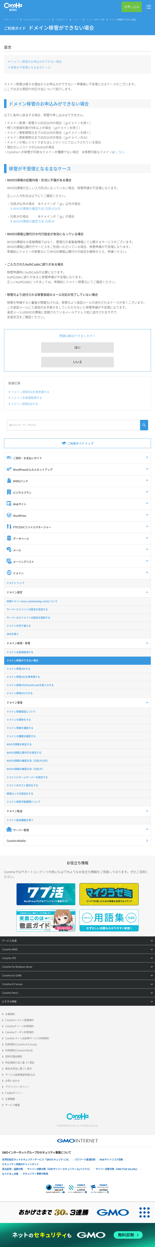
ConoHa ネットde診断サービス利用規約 (27, 1038)
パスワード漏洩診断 (84, 1159)
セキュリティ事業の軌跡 (35, 1173)
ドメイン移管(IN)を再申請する (30, 392)
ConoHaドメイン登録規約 (19, 1020)
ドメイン (77, 19)
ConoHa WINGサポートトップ (36, 19)
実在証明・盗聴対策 (12, 1169)
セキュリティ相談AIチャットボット (20, 1164)
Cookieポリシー (13, 1093)
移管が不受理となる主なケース (30, 67)
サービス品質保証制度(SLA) (20, 1074)
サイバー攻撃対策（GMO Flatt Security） (117, 1169)
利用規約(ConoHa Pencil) (19, 1050)
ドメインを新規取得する (26, 398)
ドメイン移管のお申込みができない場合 (36, 61)
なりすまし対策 (10, 1174)
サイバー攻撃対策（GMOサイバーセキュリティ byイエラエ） (59, 1169)
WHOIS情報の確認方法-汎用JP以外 (37, 208)
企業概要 (10, 1099)
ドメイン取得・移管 (95, 19)
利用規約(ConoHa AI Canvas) (21, 1044)
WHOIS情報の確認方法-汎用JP (33, 221)
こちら (120, 152)
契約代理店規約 (13, 1056)
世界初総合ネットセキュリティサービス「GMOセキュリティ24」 (36, 1159)
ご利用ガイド (62, 19)
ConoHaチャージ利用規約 (19, 1026)
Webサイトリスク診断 (111, 1159)
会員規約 (10, 1014)
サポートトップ (11, 19)
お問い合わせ (12, 1081)
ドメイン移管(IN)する (24, 404)
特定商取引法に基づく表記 (19, 1062)
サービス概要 (12, 1105)
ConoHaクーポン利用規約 (19, 1032)
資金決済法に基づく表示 (18, 1068)
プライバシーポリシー (17, 1087)
